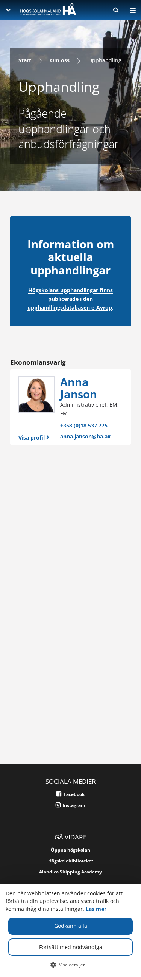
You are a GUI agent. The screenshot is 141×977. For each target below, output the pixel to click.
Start (24, 60)
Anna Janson (78, 388)
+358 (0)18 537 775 (84, 425)
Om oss (60, 60)
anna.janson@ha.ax (85, 436)
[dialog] (70, 930)
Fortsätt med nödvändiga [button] (70, 947)
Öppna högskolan (70, 850)
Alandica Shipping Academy (70, 872)
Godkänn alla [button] (70, 925)
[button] (70, 964)
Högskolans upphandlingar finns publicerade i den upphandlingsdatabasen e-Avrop (70, 298)
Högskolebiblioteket (70, 861)
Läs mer (96, 908)
